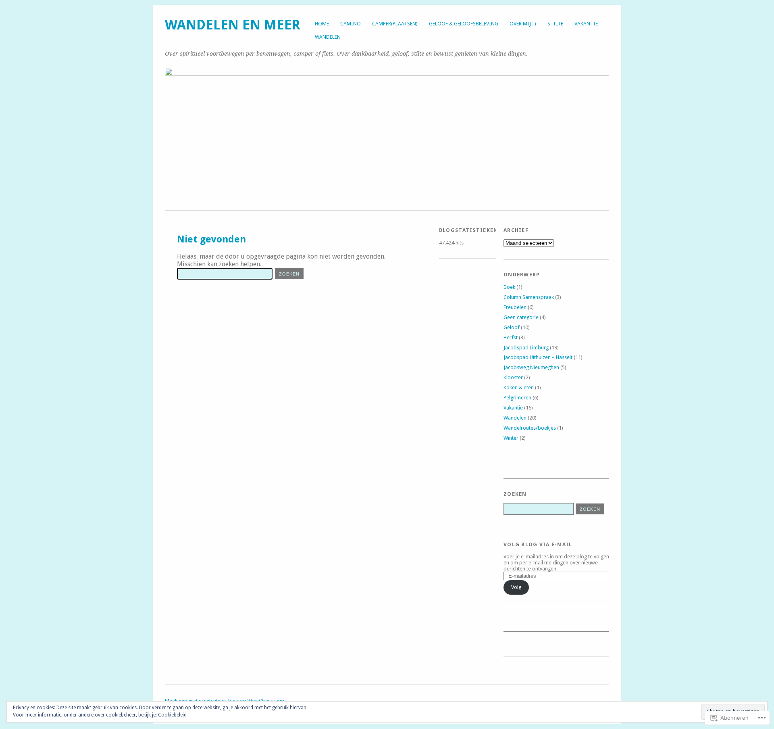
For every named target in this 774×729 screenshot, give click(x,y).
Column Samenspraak (529, 297)
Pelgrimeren (517, 398)
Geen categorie (521, 317)
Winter (511, 438)
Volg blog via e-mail (538, 544)
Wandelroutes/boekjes (530, 428)
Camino (350, 24)
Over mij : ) (523, 24)
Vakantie (586, 24)
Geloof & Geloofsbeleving (463, 24)
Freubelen (515, 307)
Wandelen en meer (232, 25)
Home (322, 24)
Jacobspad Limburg (526, 348)
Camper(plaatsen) (395, 24)
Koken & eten (519, 387)
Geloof (512, 327)
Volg (516, 587)
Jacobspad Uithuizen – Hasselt (538, 357)
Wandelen (328, 37)
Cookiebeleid (172, 715)
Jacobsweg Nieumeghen (531, 367)
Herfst (511, 337)
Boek (509, 287)
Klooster (513, 377)
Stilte (555, 24)
